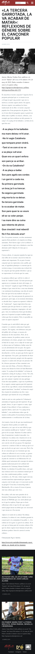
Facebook (11, 652)
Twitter (25, 652)
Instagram (18, 652)
